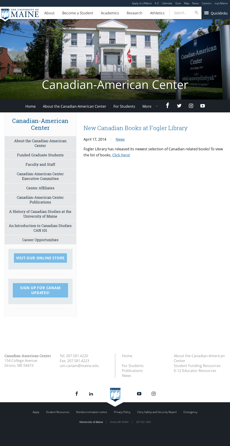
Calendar (167, 3)
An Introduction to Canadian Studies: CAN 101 (40, 228)
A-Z (157, 3)
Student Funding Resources (197, 365)
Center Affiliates (40, 188)
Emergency (190, 412)
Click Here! (121, 155)
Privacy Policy (122, 412)
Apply (36, 412)
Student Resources (57, 412)
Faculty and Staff (40, 164)
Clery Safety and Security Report (157, 412)
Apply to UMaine (142, 3)
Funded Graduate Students (40, 155)
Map (186, 3)
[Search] (196, 12)
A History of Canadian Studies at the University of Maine (40, 214)
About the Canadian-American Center (74, 106)
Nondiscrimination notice (91, 412)
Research (134, 13)
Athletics (157, 13)
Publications (132, 370)
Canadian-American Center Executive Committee (40, 176)
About (49, 13)
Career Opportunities (40, 239)
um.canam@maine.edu (79, 365)
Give (178, 3)
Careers (207, 3)
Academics (110, 13)
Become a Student (77, 13)
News (195, 3)
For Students (124, 106)
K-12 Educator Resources (195, 370)
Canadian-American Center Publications (40, 199)
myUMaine (221, 3)
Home (30, 106)
